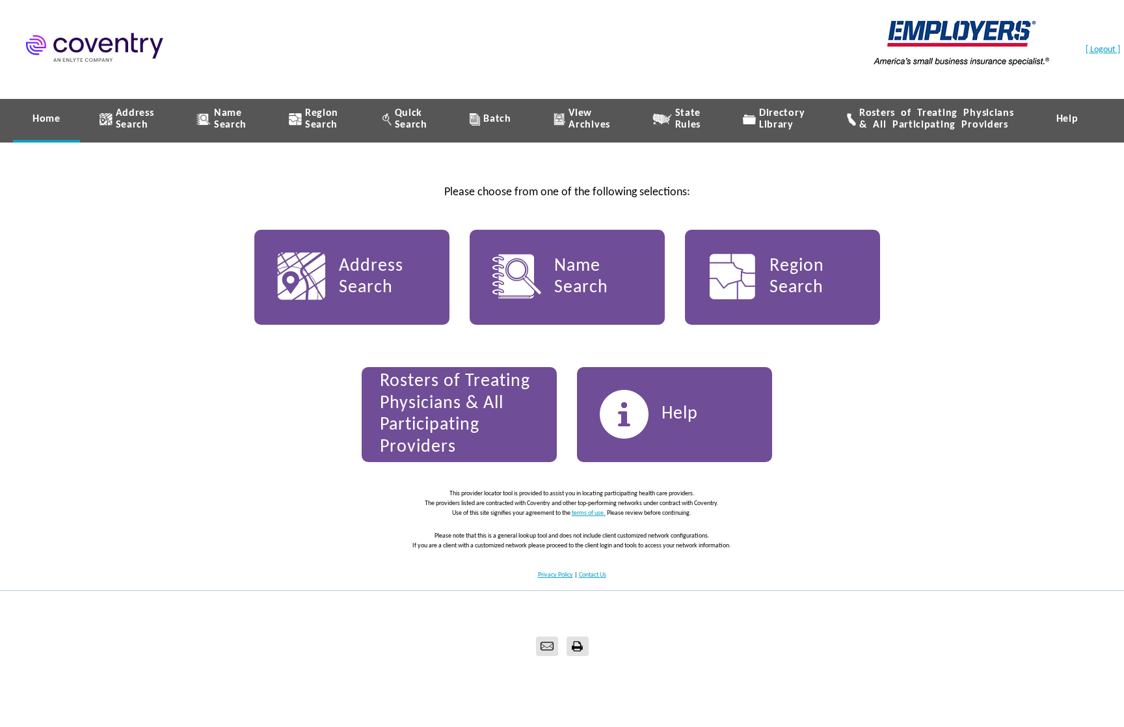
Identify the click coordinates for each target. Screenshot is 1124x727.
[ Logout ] (1103, 50)
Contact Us (592, 575)
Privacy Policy (555, 575)
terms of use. (589, 513)
